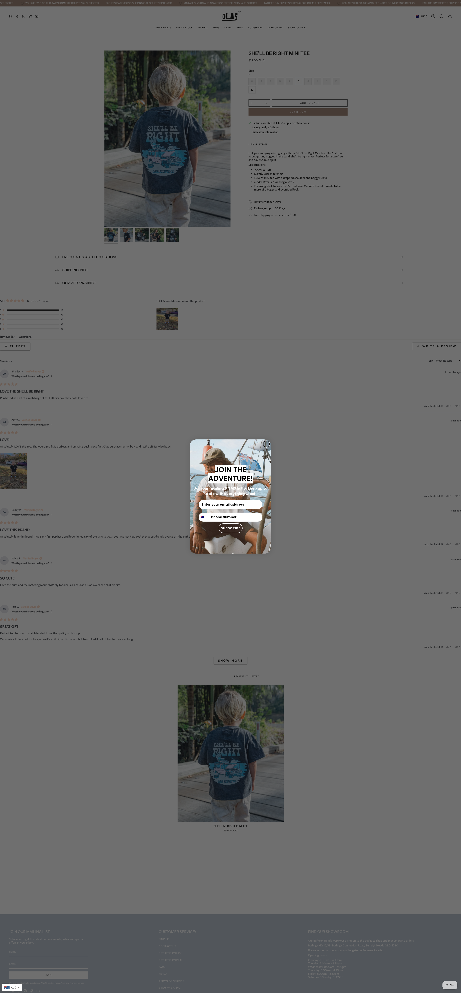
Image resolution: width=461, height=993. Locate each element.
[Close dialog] (266, 444)
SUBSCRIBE (230, 528)
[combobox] (12, 987)
